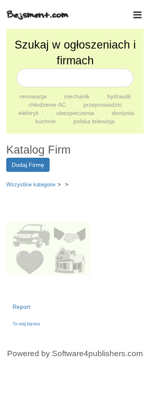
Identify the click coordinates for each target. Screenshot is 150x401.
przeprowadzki (102, 104)
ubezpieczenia (76, 113)
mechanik (77, 96)
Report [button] (21, 306)
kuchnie (46, 121)
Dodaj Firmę (28, 164)
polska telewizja (94, 121)
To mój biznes (26, 323)
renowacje (34, 96)
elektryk (29, 113)
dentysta (123, 113)
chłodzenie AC (48, 104)
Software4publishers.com (97, 353)
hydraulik (119, 96)
